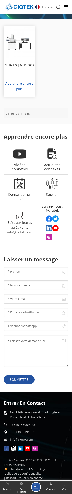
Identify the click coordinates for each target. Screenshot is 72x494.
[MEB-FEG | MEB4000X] (19, 42)
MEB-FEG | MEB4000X (19, 65)
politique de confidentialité (23, 473)
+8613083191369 (22, 432)
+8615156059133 (22, 425)
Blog (42, 469)
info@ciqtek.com (19, 232)
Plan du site (17, 469)
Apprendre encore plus (19, 86)
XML (32, 469)
